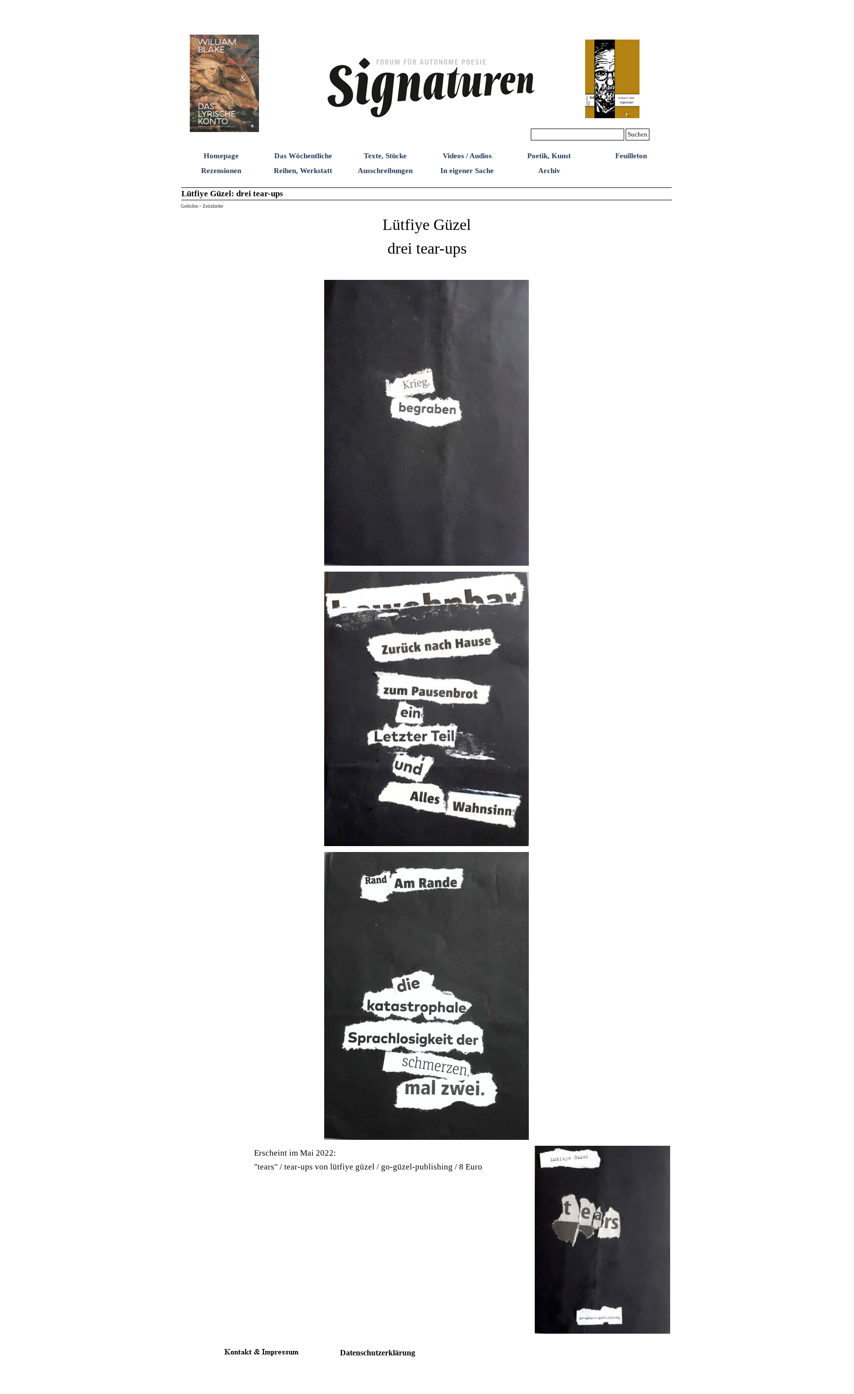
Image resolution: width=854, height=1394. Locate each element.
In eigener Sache (467, 171)
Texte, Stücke (385, 156)
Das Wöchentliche (303, 156)
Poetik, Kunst (549, 156)
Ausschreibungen (385, 171)
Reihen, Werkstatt (303, 171)
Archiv (549, 171)
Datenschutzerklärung (377, 1353)
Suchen (637, 134)
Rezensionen (221, 171)
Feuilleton (631, 156)
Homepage (221, 156)
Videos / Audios (467, 156)
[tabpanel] (426, 243)
